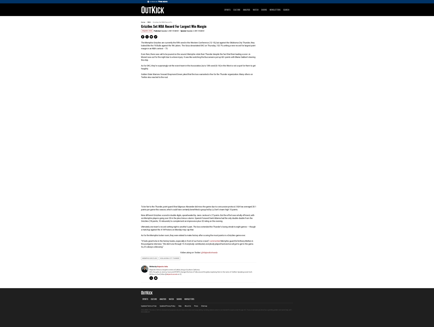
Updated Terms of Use (149, 306)
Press (196, 306)
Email (151, 37)
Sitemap (204, 306)
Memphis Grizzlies (150, 258)
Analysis (246, 9)
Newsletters (275, 9)
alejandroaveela (172, 274)
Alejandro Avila (147, 31)
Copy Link (155, 37)
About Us (188, 306)
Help (180, 306)
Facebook (142, 37)
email (156, 278)
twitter (151, 278)
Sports (227, 9)
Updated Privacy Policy (167, 306)
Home (143, 22)
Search (286, 9)
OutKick (153, 9)
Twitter (147, 37)
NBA (149, 22)
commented (214, 241)
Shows (264, 9)
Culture (236, 9)
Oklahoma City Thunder (170, 258)
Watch (255, 9)
